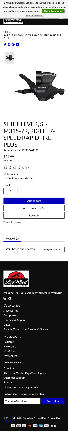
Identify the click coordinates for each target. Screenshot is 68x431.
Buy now (34, 215)
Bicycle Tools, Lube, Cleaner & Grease (25, 329)
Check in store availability (20, 178)
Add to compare (14, 222)
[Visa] (35, 426)
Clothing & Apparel (14, 319)
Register (8, 341)
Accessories (10, 310)
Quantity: (8, 185)
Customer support (14, 377)
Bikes (6, 324)
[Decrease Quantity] (7, 191)
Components (11, 315)
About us (8, 368)
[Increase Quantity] (14, 191)
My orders (9, 346)
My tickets (10, 351)
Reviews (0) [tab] (12, 238)
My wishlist (10, 355)
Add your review (51, 249)
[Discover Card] (46, 426)
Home (6, 31)
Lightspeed (9, 421)
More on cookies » (34, 15)
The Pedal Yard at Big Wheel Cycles (24, 373)
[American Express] (41, 426)
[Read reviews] (14, 167)
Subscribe (53, 401)
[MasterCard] (29, 426)
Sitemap (8, 382)
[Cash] (13, 426)
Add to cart (34, 200)
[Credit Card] (24, 426)
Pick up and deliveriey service (21, 387)
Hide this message (53, 11)
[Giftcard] (18, 426)
